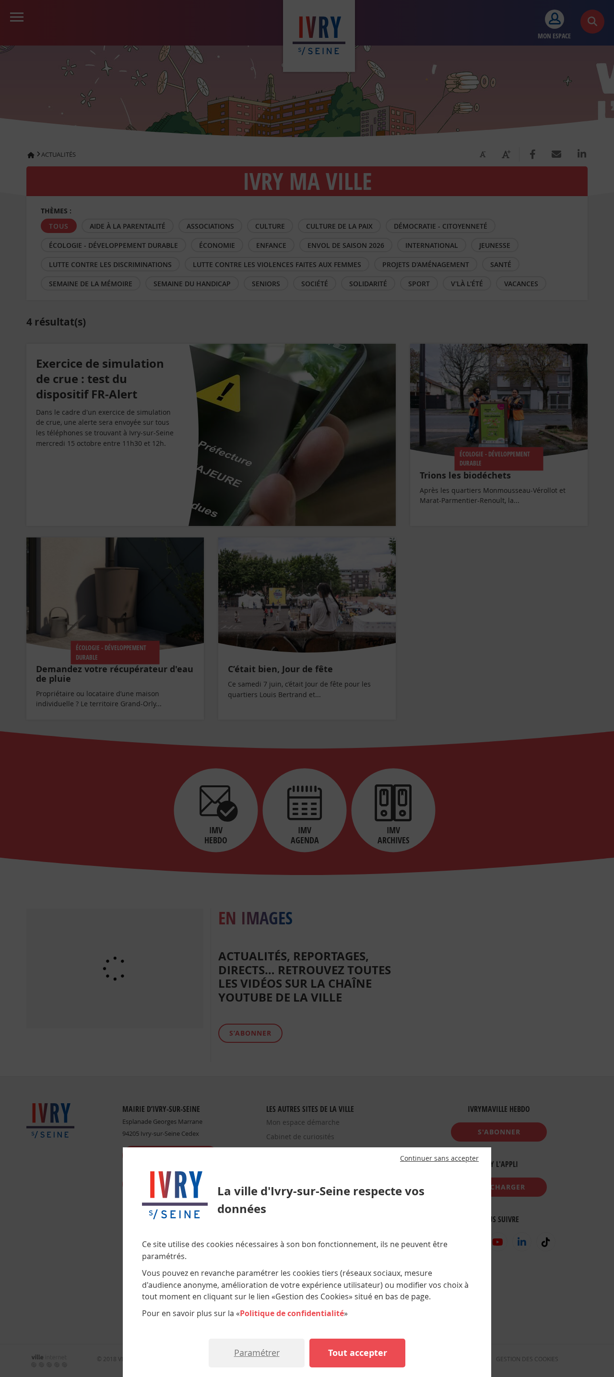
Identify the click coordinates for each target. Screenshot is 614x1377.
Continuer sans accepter (439, 1158)
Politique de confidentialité (292, 1313)
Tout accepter (357, 1353)
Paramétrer (257, 1352)
